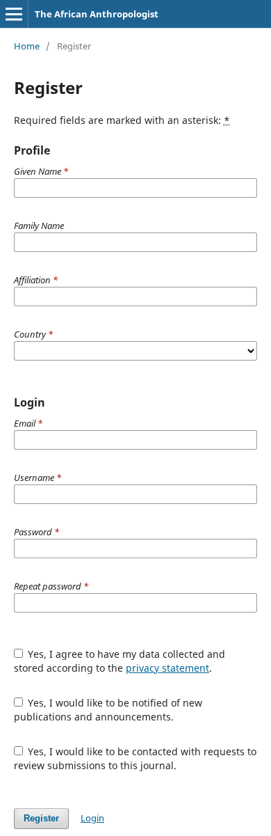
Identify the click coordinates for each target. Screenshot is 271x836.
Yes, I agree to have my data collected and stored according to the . (120, 661)
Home (27, 46)
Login (92, 818)
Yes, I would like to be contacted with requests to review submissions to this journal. (135, 758)
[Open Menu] (14, 14)
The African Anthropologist (96, 14)
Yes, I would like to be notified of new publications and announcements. (108, 709)
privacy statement (167, 668)
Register (41, 818)
